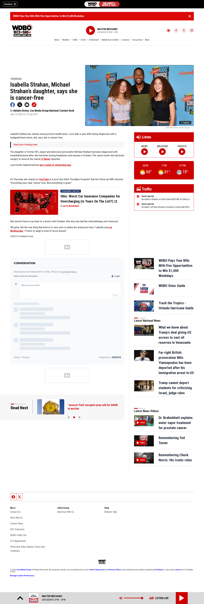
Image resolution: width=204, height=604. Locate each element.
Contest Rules (16, 523)
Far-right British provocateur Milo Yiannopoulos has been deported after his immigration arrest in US (176, 362)
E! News (46, 159)
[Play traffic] (182, 151)
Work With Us (16, 517)
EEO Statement (17, 529)
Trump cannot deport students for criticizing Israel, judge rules (175, 388)
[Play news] (144, 151)
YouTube (44, 179)
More (147, 40)
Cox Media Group (24, 570)
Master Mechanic (107, 29)
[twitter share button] (19, 104)
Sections (8, 4)
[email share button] (26, 104)
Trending (16, 79)
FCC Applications (18, 541)
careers (178, 570)
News (56, 40)
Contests (125, 40)
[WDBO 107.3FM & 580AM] (102, 4)
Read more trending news (25, 144)
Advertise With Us (65, 511)
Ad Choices (159, 570)
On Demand (94, 40)
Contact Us (15, 511)
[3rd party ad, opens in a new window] (34, 202)
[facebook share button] (12, 104)
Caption (185, 122)
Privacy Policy (115, 570)
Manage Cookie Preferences (22, 576)
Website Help (110, 511)
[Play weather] (162, 151)
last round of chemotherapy (55, 165)
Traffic (75, 40)
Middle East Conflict (110, 40)
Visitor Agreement (97, 570)
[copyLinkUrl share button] (34, 104)
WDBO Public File (18, 535)
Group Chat (137, 40)
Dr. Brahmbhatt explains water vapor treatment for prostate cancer (176, 423)
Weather (65, 40)
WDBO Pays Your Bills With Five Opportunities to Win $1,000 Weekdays (48, 16)
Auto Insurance (71, 206)
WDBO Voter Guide (172, 286)
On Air (83, 40)
